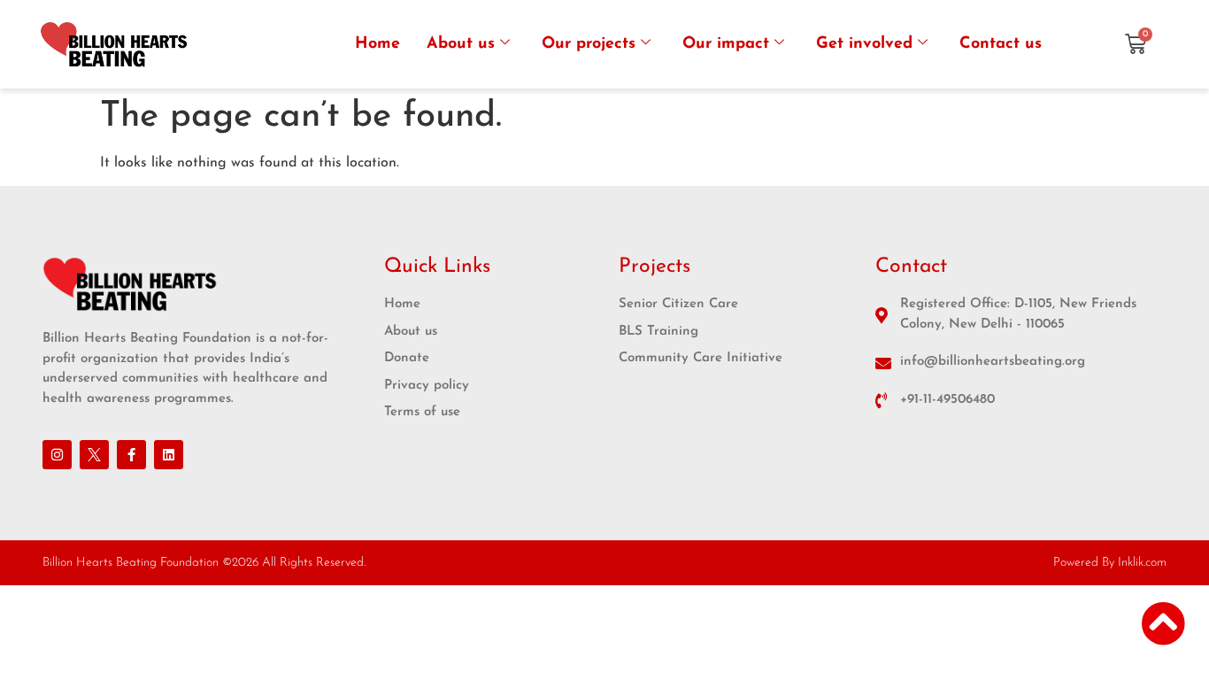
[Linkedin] (168, 454)
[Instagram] (57, 454)
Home (377, 44)
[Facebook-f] (131, 454)
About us (461, 44)
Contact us (1000, 44)
